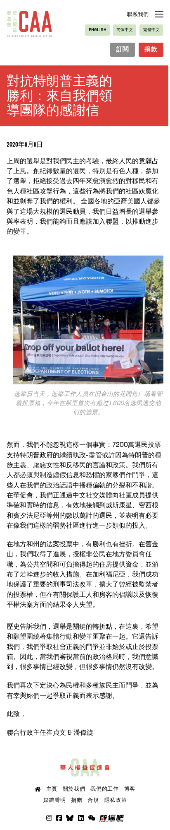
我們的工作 (104, 789)
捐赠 (76, 800)
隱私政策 (115, 800)
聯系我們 (138, 14)
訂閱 (122, 50)
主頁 (51, 789)
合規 (93, 800)
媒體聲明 (54, 800)
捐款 (150, 50)
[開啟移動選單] (159, 14)
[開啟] (91, 818)
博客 (129, 789)
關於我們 (74, 789)
